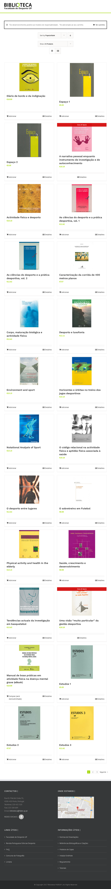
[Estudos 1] (82, 662)
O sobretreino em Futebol (74, 508)
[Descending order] (70, 35)
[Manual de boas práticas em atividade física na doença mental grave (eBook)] (29, 658)
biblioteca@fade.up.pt (18, 811)
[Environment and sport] (29, 371)
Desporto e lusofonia (71, 332)
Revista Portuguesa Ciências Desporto (20, 843)
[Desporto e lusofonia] (82, 313)
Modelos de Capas (67, 849)
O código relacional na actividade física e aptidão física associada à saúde (79, 451)
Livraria (9, 862)
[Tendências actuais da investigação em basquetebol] (29, 601)
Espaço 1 (64, 101)
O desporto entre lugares (22, 508)
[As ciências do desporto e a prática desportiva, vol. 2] (29, 256)
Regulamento (65, 862)
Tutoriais (63, 868)
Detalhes (48, 116)
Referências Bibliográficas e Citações (74, 843)
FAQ (8, 849)
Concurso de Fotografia (15, 855)
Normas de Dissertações (69, 837)
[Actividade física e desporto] (29, 198)
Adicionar (12, 116)
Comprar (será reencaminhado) (15, 697)
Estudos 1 (65, 683)
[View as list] (58, 51)
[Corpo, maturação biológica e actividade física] (29, 313)
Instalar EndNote (66, 855)
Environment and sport (21, 389)
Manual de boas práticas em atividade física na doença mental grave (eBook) (27, 679)
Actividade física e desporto (24, 217)
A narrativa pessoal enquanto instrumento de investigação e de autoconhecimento (79, 160)
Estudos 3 (65, 745)
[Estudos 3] (82, 723)
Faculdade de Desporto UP (16, 837)
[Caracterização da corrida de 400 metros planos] (82, 256)
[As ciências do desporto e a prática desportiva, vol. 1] (82, 198)
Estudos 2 (13, 745)
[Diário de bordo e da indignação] (29, 77)
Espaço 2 (12, 162)
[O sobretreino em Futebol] (82, 489)
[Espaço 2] (29, 140)
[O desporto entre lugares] (29, 489)
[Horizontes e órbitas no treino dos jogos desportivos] (82, 371)
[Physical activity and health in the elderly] (29, 544)
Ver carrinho (100, 25)
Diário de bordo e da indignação (26, 95)
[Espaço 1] (82, 80)
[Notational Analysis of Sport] (29, 428)
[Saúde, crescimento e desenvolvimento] (82, 544)
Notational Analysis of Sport (24, 447)
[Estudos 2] (29, 723)
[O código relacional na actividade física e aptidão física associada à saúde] (82, 428)
